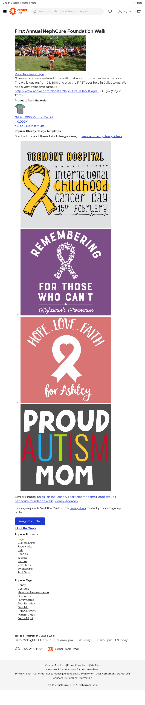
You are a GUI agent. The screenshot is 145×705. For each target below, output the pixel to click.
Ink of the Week (25, 528)
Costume (23, 588)
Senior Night (25, 618)
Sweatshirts (25, 568)
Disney (22, 585)
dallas (51, 497)
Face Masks (25, 546)
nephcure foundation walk (34, 501)
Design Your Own (30, 521)
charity (62, 497)
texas (41, 497)
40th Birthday (26, 614)
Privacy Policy (23, 673)
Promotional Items (78, 665)
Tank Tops (24, 572)
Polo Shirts (24, 565)
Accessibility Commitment (78, 673)
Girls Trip (23, 607)
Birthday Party (27, 611)
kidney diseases (66, 501)
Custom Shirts (26, 542)
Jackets (22, 557)
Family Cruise (26, 599)
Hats (20, 550)
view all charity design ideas (102, 136)
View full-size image (29, 74)
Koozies (22, 561)
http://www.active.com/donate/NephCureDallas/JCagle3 (57, 91)
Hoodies (23, 554)
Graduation (25, 596)
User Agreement (105, 673)
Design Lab (78, 508)
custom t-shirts (89, 669)
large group (106, 497)
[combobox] (67, 11)
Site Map (95, 665)
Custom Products (55, 665)
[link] (18, 11)
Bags (21, 539)
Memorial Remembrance (33, 592)
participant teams (82, 497)
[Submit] (35, 11)
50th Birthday (26, 603)
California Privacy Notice (47, 673)
